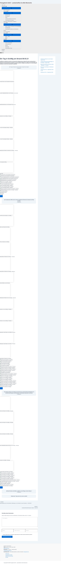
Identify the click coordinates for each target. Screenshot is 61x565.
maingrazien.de (26, 551)
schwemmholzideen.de (7, 550)
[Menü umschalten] (11, 8)
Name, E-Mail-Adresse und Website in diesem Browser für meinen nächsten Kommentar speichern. (17, 534)
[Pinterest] (1, 52)
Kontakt (6, 557)
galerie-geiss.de (6, 548)
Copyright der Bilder (8, 554)
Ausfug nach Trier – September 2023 (47, 72)
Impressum (7, 553)
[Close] (1, 196)
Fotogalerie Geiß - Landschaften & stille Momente (16, 3)
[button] (6, 6)
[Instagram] (0, 52)
